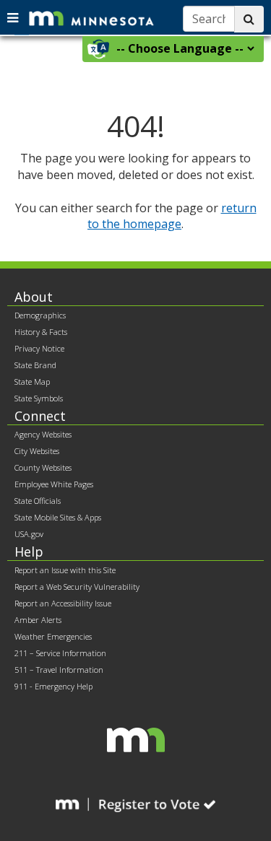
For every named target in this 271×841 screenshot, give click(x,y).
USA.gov (28, 533)
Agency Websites (43, 434)
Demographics (40, 315)
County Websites (43, 467)
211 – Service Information (60, 653)
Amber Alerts (37, 619)
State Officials (37, 500)
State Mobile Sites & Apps (57, 517)
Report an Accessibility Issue (62, 603)
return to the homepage (172, 216)
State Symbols (38, 398)
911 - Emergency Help (53, 686)
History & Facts (40, 331)
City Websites (36, 450)
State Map (32, 381)
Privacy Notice (39, 348)
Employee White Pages (53, 484)
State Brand (35, 365)
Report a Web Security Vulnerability (76, 586)
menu (14, 16)
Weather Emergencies (53, 636)
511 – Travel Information (58, 669)
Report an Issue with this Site (65, 570)
